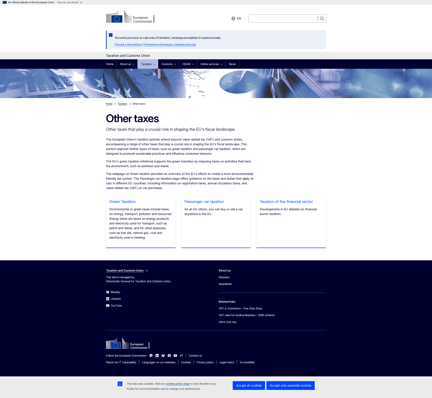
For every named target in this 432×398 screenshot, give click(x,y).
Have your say (228, 322)
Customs (167, 64)
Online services (209, 64)
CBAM (186, 64)
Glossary (224, 277)
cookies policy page (177, 383)
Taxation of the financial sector (286, 201)
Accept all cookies (249, 385)
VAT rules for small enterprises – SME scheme (246, 315)
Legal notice (226, 362)
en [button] (239, 18)
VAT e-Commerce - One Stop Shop (240, 308)
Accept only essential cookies (290, 385)
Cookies (186, 362)
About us (125, 64)
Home (110, 64)
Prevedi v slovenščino (128, 44)
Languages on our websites (159, 362)
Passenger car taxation (204, 201)
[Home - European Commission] (133, 17)
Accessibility (247, 362)
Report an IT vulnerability (121, 362)
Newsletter (225, 284)
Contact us (195, 355)
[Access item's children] (134, 64)
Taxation (146, 64)
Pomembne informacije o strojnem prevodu (170, 44)
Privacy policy (205, 362)
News (232, 64)
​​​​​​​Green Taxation (122, 201)
